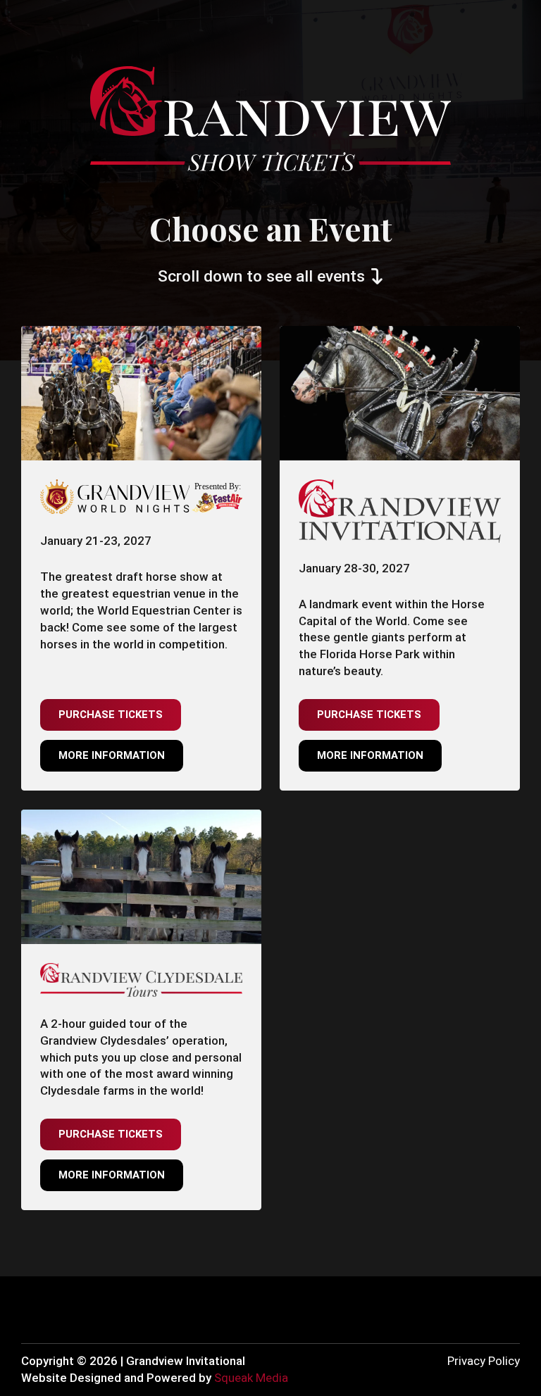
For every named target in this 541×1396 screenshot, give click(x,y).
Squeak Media (251, 1378)
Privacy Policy (483, 1361)
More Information (111, 755)
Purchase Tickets (110, 714)
